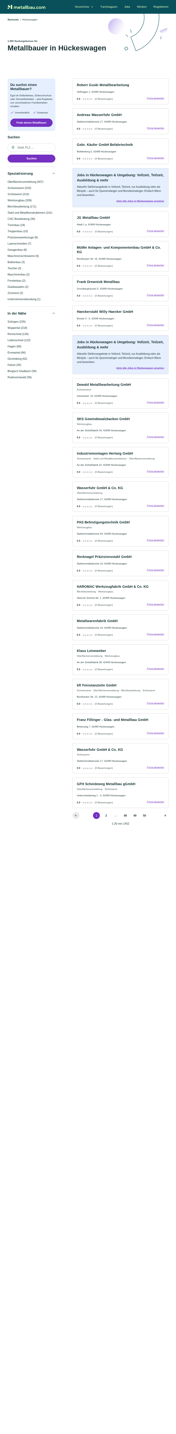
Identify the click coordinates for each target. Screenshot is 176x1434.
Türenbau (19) (16, 225)
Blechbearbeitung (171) (22, 206)
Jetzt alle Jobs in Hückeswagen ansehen (140, 201)
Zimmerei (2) (15, 293)
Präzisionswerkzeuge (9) (23, 237)
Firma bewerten (155, 98)
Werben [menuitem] (142, 6)
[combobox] (31, 147)
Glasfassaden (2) (18, 286)
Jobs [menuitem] (127, 6)
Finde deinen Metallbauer (31, 122)
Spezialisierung (20, 173)
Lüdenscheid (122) (19, 340)
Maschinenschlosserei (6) (23, 256)
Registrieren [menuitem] (160, 6)
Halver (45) (14, 364)
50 (144, 815)
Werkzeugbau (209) (20, 200)
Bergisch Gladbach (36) (22, 371)
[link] (120, 91)
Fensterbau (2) (16, 280)
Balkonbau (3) (16, 262)
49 (134, 815)
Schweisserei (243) (19, 188)
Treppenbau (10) (18, 231)
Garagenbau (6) (17, 249)
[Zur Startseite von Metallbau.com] (26, 7)
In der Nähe (17, 313)
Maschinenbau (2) (19, 274)
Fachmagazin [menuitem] (109, 6)
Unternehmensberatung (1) (24, 299)
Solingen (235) (17, 321)
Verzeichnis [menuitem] (82, 6)
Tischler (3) (14, 268)
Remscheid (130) (18, 334)
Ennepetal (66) (17, 352)
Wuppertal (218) (17, 327)
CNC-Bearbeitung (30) (21, 218)
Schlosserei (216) (18, 194)
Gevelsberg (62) (17, 358)
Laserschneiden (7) (19, 243)
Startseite (13, 19)
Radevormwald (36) (20, 377)
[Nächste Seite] (165, 815)
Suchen (31, 158)
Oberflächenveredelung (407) (25, 181)
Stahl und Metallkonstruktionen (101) (30, 212)
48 (125, 815)
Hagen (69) (14, 346)
